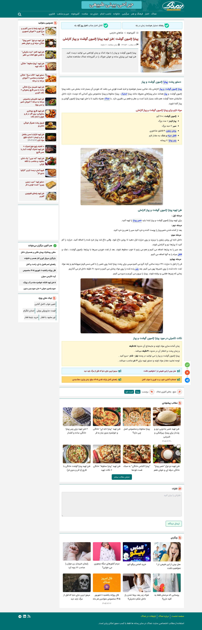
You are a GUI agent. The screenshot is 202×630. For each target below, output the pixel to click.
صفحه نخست (177, 616)
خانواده (116, 14)
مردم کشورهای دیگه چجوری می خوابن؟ (106, 565)
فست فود (129, 391)
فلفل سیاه (172, 135)
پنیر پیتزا (172, 140)
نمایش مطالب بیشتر (122, 477)
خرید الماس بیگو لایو (136, 564)
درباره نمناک (163, 616)
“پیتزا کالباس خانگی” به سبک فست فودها (136, 468)
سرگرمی (125, 14)
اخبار (147, 14)
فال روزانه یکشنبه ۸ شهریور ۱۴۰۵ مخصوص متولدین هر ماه (106, 597)
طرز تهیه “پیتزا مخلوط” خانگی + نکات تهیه (106, 468)
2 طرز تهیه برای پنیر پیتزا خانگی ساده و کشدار (77, 431)
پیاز (165, 94)
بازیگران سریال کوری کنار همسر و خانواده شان (40, 258)
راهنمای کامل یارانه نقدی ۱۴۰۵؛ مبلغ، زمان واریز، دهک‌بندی (94, 379)
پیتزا (165, 82)
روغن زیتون (171, 131)
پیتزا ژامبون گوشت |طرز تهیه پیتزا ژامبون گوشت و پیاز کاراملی (100, 39)
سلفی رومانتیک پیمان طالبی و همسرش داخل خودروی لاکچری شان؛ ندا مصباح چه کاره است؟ (38, 252)
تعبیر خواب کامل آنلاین (45, 304)
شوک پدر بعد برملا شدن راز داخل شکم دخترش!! (137, 597)
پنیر (137, 269)
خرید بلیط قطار (31, 317)
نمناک (154, 14)
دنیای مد (94, 14)
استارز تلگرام (28, 310)
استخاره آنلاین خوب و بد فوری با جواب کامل (159, 379)
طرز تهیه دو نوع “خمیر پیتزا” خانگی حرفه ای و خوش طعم (167, 468)
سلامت (85, 14)
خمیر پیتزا (137, 220)
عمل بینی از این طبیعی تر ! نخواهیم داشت (160, 371)
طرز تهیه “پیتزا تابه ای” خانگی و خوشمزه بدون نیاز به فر (106, 431)
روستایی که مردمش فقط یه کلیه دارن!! (166, 597)
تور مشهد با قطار (48, 317)
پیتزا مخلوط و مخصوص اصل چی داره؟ (137, 431)
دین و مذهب (63, 14)
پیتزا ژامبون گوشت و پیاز (171, 89)
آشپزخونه (75, 14)
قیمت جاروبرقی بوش (46, 310)
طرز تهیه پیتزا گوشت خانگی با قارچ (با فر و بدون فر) (76, 468)
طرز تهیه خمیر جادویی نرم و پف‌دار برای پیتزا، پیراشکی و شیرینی (166, 432)
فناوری (52, 14)
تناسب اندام (105, 14)
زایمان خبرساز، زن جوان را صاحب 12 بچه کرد (76, 565)
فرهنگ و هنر (137, 14)
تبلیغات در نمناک (148, 616)
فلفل (180, 254)
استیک (124, 94)
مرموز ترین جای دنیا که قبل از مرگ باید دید (100, 371)
